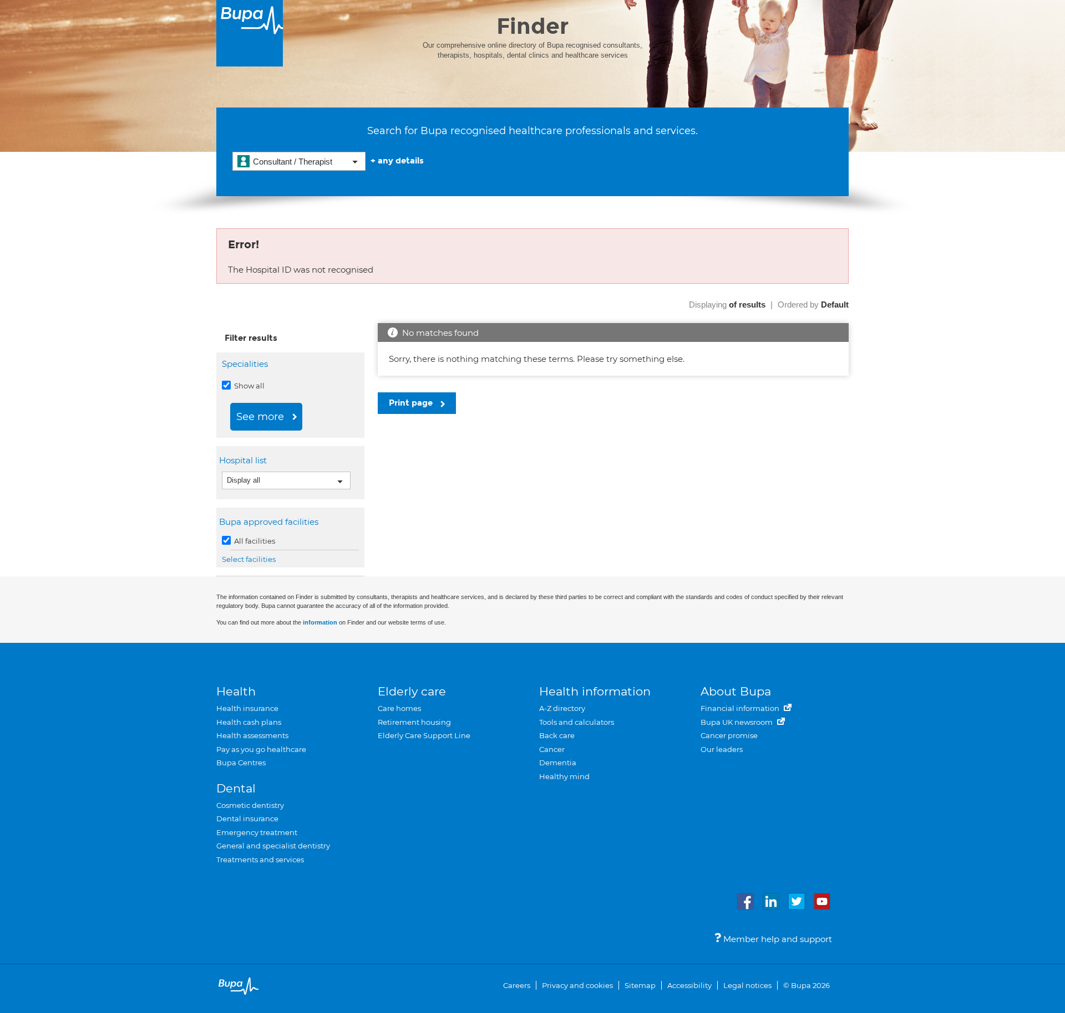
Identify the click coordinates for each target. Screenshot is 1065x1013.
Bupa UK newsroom (737, 722)
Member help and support (776, 939)
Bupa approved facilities (270, 521)
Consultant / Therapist (292, 161)
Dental (236, 788)
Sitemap (640, 985)
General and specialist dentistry (273, 845)
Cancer (552, 749)
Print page (412, 403)
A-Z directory (562, 708)
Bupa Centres (241, 762)
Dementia (557, 762)
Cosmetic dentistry (250, 805)
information (320, 622)
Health (236, 691)
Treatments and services (260, 859)
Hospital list (244, 460)
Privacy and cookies (577, 985)
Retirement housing (414, 722)
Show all (248, 385)
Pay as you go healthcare (261, 749)
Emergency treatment (256, 832)
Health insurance (247, 708)
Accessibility (689, 985)
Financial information (741, 708)
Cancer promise (729, 735)
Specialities (245, 364)
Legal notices (747, 985)
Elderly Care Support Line (424, 735)
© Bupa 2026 (806, 985)
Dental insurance (247, 818)
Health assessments (252, 735)
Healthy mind (564, 776)
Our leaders (722, 749)
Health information (595, 691)
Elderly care (412, 691)
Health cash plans (248, 722)
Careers (516, 985)
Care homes (399, 708)
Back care (557, 735)
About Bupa (736, 691)
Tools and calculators (576, 722)
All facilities (253, 540)
